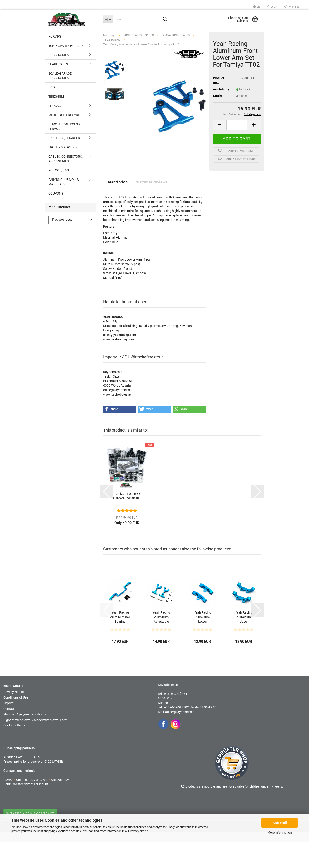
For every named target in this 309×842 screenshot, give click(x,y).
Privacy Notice (139, 831)
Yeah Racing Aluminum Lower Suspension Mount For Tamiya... (202, 617)
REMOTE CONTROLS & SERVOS (64, 126)
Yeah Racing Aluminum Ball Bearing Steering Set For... (120, 617)
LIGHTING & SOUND (62, 147)
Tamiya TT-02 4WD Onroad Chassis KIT (127, 496)
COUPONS (55, 193)
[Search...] (165, 19)
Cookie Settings (14, 725)
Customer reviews (151, 182)
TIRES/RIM (56, 96)
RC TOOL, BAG (58, 170)
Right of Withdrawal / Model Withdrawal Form (35, 720)
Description (117, 182)
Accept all (280, 823)
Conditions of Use (15, 697)
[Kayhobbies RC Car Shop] (72, 19)
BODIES (53, 87)
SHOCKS (54, 106)
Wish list (293, 6)
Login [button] (273, 6)
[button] (257, 6)
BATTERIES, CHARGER (64, 138)
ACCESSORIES (58, 55)
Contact (9, 709)
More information (279, 832)
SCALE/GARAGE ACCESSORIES (60, 76)
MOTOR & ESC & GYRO (64, 115)
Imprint (8, 703)
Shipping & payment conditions (25, 714)
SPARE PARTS (58, 64)
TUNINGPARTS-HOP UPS (65, 45)
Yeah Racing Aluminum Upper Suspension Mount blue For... (243, 617)
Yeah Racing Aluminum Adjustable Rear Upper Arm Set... (161, 617)
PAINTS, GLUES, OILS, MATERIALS (63, 182)
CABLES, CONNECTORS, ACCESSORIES (65, 159)
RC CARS (54, 36)
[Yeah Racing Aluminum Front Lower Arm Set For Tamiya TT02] (179, 106)
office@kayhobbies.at (180, 712)
